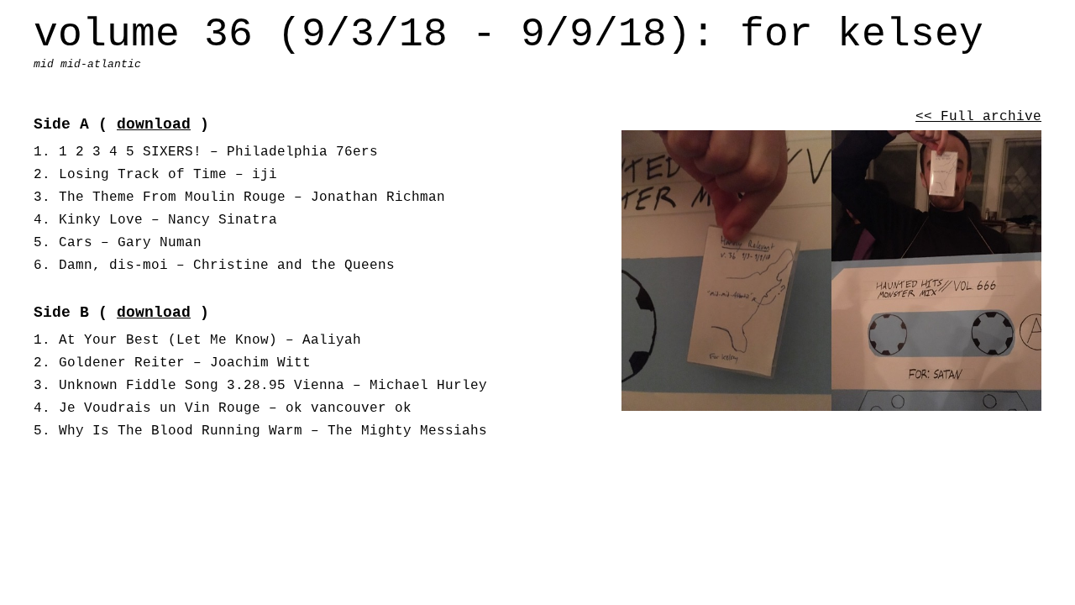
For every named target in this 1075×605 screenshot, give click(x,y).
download (154, 124)
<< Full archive (978, 116)
